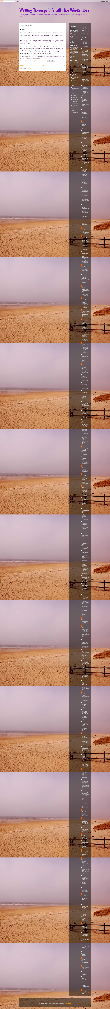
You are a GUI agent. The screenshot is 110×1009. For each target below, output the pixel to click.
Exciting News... (84, 590)
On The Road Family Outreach (85, 878)
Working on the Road (85, 31)
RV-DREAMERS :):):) (85, 653)
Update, (84, 315)
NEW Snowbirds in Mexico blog (85, 293)
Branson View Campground (85, 961)
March (75, 101)
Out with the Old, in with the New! (85, 728)
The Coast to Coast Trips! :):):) (85, 587)
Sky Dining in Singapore (85, 44)
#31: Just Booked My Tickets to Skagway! (85, 173)
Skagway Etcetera (84, 169)
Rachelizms (85, 803)
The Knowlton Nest (84, 145)
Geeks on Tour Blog (84, 41)
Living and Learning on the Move (85, 629)
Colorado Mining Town (85, 270)
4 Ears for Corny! (84, 805)
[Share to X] (51, 61)
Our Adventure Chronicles (85, 674)
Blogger (68, 1003)
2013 (73, 65)
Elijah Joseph (85, 580)
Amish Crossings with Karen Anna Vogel (85, 190)
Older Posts (61, 65)
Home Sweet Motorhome (85, 333)
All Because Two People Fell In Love (85, 783)
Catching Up (85, 470)
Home (43, 65)
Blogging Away (84, 918)
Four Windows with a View (85, 423)
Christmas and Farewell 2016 (85, 305)
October (75, 84)
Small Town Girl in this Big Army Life (85, 897)
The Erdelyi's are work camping (85, 449)
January (75, 109)
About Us (85, 28)
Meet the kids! (85, 750)
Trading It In (85, 851)
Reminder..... (84, 387)
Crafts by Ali (86, 33)
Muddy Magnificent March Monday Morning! (85, 515)
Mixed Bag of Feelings (85, 558)
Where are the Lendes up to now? (85, 698)
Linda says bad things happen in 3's (85, 687)
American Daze (84, 611)
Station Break (85, 232)
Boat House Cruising (85, 829)
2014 (73, 63)
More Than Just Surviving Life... (85, 554)
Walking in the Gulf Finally (85, 546)
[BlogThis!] (49, 61)
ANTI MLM (84, 224)
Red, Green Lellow (85, 222)
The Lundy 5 (85, 78)
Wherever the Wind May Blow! (85, 712)
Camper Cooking (84, 973)
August (75, 92)
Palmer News (85, 889)
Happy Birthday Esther (84, 481)
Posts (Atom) (30, 68)
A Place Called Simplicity (84, 460)
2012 (74, 67)
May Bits (84, 814)
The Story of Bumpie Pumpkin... (85, 281)
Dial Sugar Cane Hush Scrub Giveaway (84, 492)
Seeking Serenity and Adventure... (85, 986)
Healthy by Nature (85, 403)
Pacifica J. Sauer (84, 230)
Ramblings (23, 29)
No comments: (41, 61)
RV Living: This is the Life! (85, 724)
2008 (74, 112)
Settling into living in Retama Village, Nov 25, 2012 (85, 740)
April (74, 99)
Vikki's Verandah (84, 123)
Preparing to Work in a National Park (85, 645)
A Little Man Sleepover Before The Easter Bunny (85, 570)
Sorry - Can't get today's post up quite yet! (85, 633)
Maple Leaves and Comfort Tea (85, 289)
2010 (73, 71)
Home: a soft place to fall (85, 345)
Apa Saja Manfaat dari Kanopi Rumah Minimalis (85, 214)
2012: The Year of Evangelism (84, 882)
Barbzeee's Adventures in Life (85, 255)
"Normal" (84, 900)
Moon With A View (85, 812)
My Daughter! (85, 462)
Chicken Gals (85, 765)
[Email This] (48, 61)
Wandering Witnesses (85, 792)
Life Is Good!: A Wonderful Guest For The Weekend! (85, 325)
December (76, 77)
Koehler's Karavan (84, 366)
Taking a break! (85, 758)
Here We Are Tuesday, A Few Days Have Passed (85, 259)
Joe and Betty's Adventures (85, 182)
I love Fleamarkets (85, 863)
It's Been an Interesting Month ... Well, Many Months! (85, 602)
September (75, 88)
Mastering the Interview (85, 406)
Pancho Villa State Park (85, 415)
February (75, 105)
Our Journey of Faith (85, 968)
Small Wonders (84, 377)
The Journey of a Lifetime (85, 267)
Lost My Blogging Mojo (84, 503)
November (76, 80)
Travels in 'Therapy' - (84, 524)
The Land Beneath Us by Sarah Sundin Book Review (85, 150)
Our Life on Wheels (85, 413)
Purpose (84, 537)
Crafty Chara (83, 756)
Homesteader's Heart (85, 133)
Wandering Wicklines (85, 843)
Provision (84, 379)
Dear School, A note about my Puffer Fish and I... (85, 349)
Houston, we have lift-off (85, 823)
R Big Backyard (84, 820)
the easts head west (84, 385)
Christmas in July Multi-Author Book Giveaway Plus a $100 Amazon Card (85, 197)
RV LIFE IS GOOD (85, 500)
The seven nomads (84, 860)
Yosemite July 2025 (85, 93)
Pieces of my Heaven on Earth (85, 67)
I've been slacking (84, 908)
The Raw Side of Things (84, 915)
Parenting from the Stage (84, 301)
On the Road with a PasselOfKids (85, 208)
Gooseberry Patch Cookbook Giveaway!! (85, 136)
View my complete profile (72, 41)
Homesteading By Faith (85, 934)
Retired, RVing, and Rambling (85, 597)
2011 (73, 69)
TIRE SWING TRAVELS (84, 683)
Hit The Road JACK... (85, 99)
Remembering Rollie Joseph (85, 786)
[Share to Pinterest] (54, 61)
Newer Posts (24, 65)
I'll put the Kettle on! (84, 393)
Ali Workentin (74, 37)
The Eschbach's (85, 620)
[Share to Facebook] (52, 61)
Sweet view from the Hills (85, 772)
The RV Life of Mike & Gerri (85, 160)
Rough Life (85, 906)
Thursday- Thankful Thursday (84, 396)
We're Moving (85, 871)
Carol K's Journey (84, 468)
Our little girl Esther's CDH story (85, 477)
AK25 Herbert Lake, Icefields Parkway (85, 80)
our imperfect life (84, 980)
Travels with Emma (85, 357)
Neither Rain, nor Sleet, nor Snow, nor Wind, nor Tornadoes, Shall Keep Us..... (85, 244)
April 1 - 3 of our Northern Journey (85, 370)
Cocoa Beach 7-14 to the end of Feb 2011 (85, 796)
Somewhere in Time (85, 111)
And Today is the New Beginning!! (85, 716)
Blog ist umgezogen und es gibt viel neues (85, 337)
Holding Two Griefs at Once (85, 71)
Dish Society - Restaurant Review (85, 441)
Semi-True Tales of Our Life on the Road (85, 664)
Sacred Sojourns (84, 641)
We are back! (85, 676)
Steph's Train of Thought (84, 277)
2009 (74, 74)
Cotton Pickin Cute (85, 488)
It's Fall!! (84, 622)
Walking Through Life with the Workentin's (54, 10)
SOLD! (83, 667)
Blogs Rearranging (85, 126)
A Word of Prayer (84, 928)
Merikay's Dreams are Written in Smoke (85, 89)
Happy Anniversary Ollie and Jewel (85, 527)
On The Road (84, 705)
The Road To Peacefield (85, 578)
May (74, 97)
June (74, 95)
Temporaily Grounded (84, 845)
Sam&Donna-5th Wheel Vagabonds (85, 313)
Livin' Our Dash (84, 438)
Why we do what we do (85, 853)
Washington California (85, 452)
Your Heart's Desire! (85, 613)
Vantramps (85, 764)
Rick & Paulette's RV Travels (85, 566)
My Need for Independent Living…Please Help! (85, 103)
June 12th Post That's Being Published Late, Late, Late (85, 428)
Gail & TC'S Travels (85, 321)
